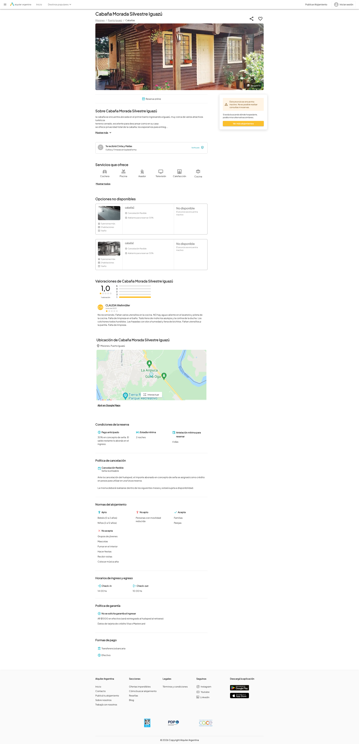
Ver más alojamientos (243, 123)
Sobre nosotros (103, 700)
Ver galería (255, 85)
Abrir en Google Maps (109, 405)
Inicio (98, 686)
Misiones (100, 20)
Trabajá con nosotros (106, 704)
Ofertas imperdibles (140, 686)
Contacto (100, 691)
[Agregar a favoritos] (260, 18)
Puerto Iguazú (115, 20)
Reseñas (133, 695)
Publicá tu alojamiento (107, 695)
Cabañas (130, 20)
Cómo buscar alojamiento (143, 691)
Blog (131, 700)
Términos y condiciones (175, 686)
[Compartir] (251, 18)
